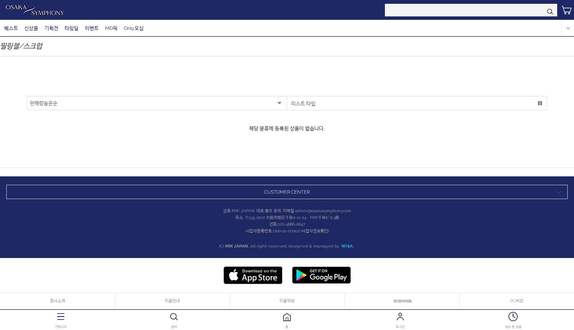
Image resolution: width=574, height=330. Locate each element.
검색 (174, 327)
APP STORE (253, 275)
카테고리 (61, 327)
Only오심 (134, 28)
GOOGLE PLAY (321, 275)
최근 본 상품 (513, 327)
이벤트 (92, 28)
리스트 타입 (303, 103)
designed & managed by (321, 246)
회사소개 (57, 300)
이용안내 (172, 300)
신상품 (31, 28)
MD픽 (111, 28)
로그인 (400, 327)
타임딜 (72, 28)
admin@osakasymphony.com (323, 210)
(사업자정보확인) (315, 231)
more (567, 28)
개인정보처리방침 (402, 301)
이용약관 (287, 300)
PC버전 (516, 300)
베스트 (11, 28)
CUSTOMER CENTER (287, 192)
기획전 (51, 28)
